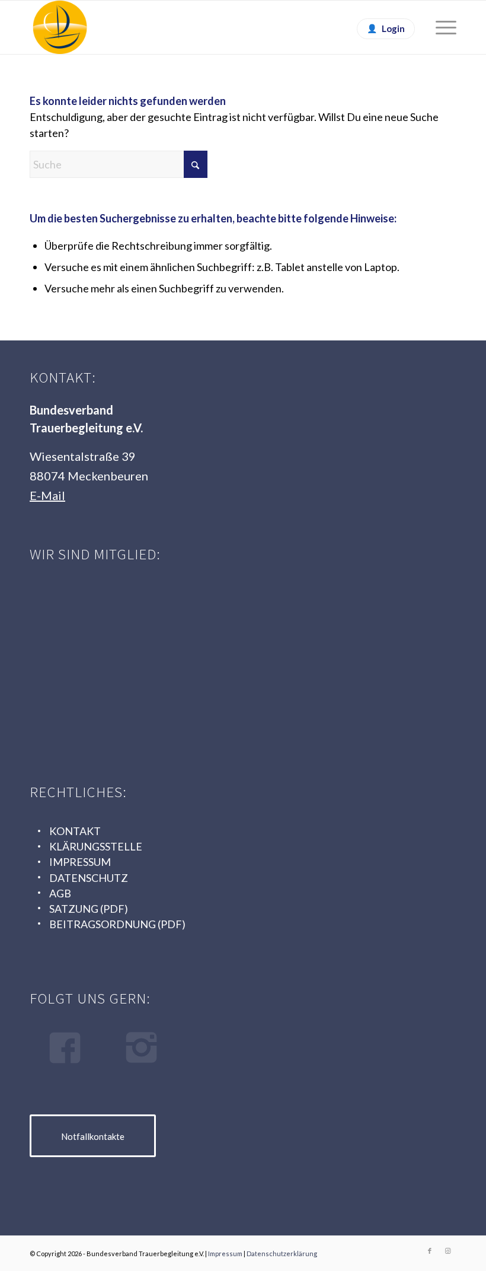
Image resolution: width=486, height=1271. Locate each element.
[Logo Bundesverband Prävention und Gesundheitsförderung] (305, 613)
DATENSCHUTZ (88, 877)
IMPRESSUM (80, 861)
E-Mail (47, 495)
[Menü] (440, 27)
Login (393, 28)
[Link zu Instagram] (447, 1251)
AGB (60, 893)
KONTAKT (75, 830)
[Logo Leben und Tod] (118, 613)
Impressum (225, 1253)
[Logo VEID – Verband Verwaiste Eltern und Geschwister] (118, 700)
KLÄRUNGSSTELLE (95, 846)
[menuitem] (440, 27)
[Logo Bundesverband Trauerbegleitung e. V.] (60, 27)
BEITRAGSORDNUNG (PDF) (117, 924)
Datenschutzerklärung (282, 1253)
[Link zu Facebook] (430, 1251)
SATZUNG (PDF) (88, 908)
